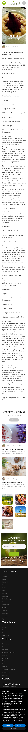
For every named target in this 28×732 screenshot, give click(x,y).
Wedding (5, 649)
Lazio (3, 590)
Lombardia (5, 604)
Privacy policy (6, 672)
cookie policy (5, 706)
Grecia (4, 633)
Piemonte (5, 602)
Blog (3, 661)
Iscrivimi (14, 554)
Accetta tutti (20, 725)
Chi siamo (5, 658)
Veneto (4, 607)
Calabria (4, 610)
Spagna (4, 630)
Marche (4, 593)
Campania (5, 582)
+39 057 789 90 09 (11, 684)
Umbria (4, 585)
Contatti (4, 664)
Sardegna (5, 596)
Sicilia (4, 579)
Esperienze (5, 644)
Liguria (4, 619)
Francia (4, 627)
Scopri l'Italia (9, 571)
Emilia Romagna (7, 599)
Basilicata (5, 613)
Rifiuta (8, 725)
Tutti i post (14, 420)
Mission (4, 655)
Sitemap (4, 675)
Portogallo (5, 635)
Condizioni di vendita (8, 669)
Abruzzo (4, 616)
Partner (4, 666)
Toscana (4, 576)
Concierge (5, 647)
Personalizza (14, 728)
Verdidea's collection (8, 652)
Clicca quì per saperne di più (18, 561)
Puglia (4, 587)
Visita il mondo (9, 622)
